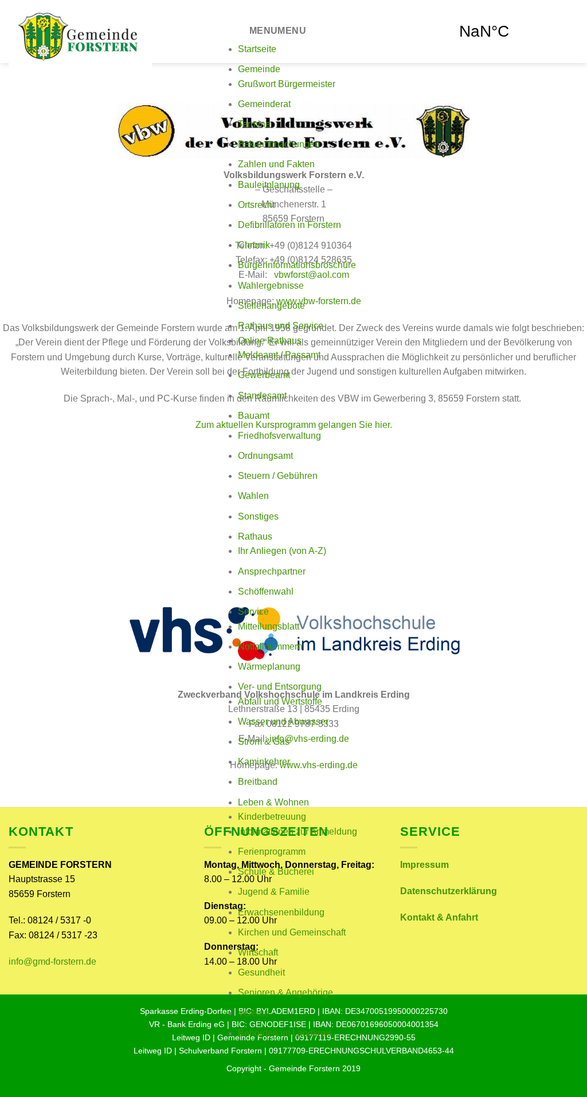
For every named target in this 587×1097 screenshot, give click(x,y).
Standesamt (262, 395)
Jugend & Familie (274, 892)
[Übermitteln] (419, 9)
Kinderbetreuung (272, 816)
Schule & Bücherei (276, 871)
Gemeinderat (264, 104)
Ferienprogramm (272, 851)
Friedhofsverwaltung (279, 436)
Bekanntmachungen (279, 144)
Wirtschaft (258, 952)
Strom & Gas (263, 741)
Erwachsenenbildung (281, 912)
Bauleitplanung (269, 185)
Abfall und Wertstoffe (280, 701)
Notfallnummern (270, 646)
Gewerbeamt (264, 375)
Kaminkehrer (264, 761)
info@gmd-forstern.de (52, 961)
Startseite (257, 49)
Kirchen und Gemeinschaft (292, 932)
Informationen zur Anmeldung (297, 831)
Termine (254, 124)
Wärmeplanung (269, 666)
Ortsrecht (256, 205)
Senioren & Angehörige (285, 992)
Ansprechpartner (272, 571)
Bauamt (253, 415)
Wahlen (253, 496)
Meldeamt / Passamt (279, 355)
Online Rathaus (270, 340)
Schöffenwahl (266, 591)
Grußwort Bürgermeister (286, 84)
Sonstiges (258, 516)
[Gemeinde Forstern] (115, 36)
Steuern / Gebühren (278, 476)
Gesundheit (261, 972)
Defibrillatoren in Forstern (289, 225)
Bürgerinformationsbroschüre (297, 265)
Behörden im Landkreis (285, 1033)
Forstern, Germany (514, 31)
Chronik (254, 245)
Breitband (257, 782)
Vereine (253, 1013)
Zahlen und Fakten (276, 164)
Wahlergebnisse (271, 285)
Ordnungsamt (265, 456)
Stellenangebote (271, 305)
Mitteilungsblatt (268, 626)
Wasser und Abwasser (283, 721)
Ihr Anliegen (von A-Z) (282, 551)
